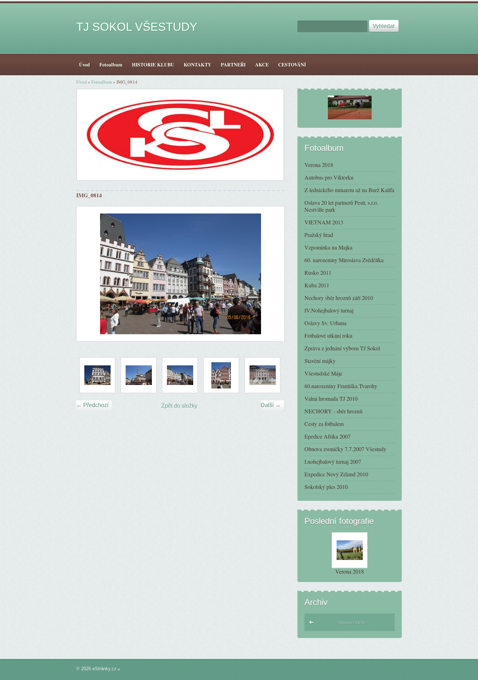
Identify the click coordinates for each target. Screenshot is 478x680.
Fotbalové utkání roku (328, 335)
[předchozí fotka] (88, 273)
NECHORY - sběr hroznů (333, 411)
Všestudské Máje (323, 373)
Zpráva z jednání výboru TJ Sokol (342, 348)
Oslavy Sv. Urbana (325, 323)
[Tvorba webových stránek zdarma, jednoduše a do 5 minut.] (119, 669)
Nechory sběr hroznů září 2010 (338, 297)
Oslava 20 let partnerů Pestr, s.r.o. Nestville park (341, 206)
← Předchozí (92, 405)
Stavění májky (320, 360)
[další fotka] (273, 273)
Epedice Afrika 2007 (327, 436)
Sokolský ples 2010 (326, 486)
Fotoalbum (101, 82)
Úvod (81, 82)
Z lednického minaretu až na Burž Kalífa (349, 190)
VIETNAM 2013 (323, 222)
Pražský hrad (318, 234)
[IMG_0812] (97, 375)
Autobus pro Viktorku (328, 177)
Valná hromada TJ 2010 (331, 398)
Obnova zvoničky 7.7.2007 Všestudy (345, 449)
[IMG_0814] (179, 375)
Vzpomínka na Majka (328, 247)
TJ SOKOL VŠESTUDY (136, 26)
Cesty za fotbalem (324, 423)
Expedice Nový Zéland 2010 (336, 474)
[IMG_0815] (221, 375)
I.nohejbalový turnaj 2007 (332, 461)
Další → (271, 405)
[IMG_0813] (138, 375)
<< (312, 621)
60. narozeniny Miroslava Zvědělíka (344, 260)
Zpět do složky (179, 406)
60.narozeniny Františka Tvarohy (340, 386)
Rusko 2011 (317, 272)
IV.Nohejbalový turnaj (328, 310)
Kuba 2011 (316, 285)
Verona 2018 (318, 164)
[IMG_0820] (262, 375)
